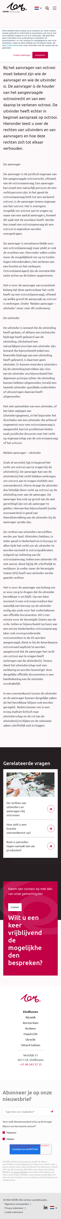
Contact (15, 907)
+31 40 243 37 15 (31, 1064)
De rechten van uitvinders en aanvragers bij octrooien (16, 809)
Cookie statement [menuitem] (14, 1211)
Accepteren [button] (40, 55)
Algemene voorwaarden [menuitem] (17, 1203)
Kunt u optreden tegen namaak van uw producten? (21, 846)
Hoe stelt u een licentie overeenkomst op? (19, 828)
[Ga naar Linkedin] (45, 1208)
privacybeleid (20, 1171)
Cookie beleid (12, 45)
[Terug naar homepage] (15, 8)
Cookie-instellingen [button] (21, 55)
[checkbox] (30, 1135)
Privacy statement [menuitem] (14, 1207)
